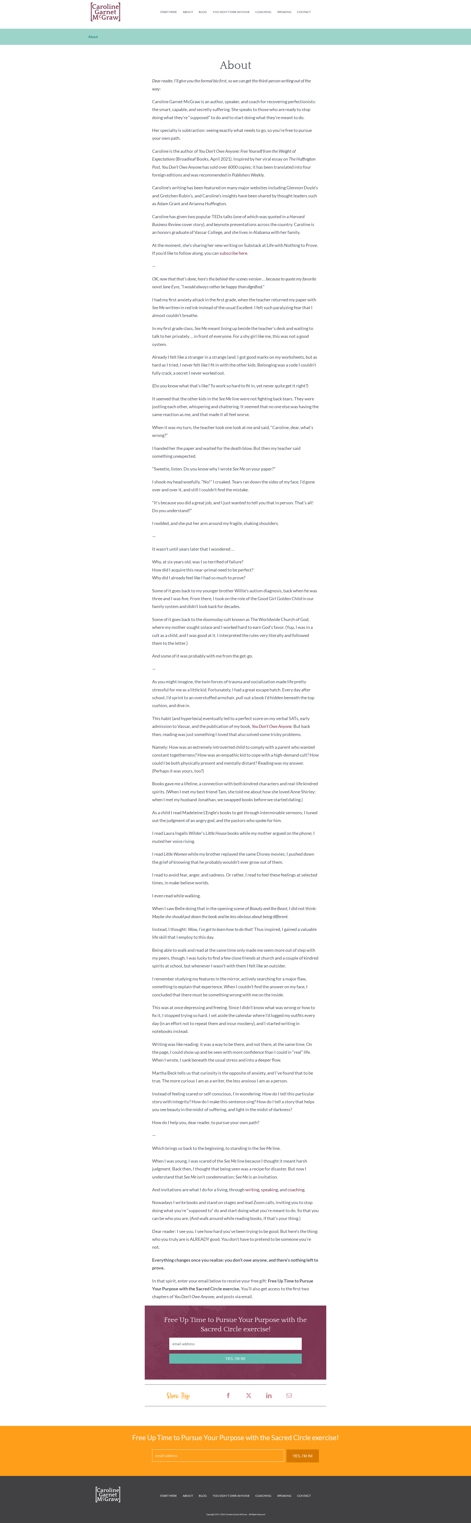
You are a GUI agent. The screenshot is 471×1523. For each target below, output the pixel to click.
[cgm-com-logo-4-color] (105, 4)
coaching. (296, 1189)
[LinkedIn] (269, 1395)
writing (252, 1189)
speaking (269, 1189)
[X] (249, 1395)
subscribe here (233, 253)
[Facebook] (228, 1395)
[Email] (289, 1395)
